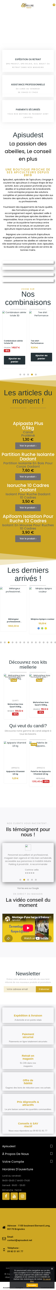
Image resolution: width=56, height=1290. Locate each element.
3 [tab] (9, 642)
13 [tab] (47, 642)
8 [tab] (28, 642)
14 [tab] (51, 642)
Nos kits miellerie (32, 33)
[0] (51, 5)
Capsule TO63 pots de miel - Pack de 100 (42, 620)
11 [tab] (40, 642)
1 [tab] (1, 642)
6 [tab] (20, 642)
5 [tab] (16, 642)
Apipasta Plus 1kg (15, 771)
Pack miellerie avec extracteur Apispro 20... (15, 703)
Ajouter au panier (15, 357)
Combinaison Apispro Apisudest (41, 342)
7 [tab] (24, 642)
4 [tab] (12, 642)
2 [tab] (5, 642)
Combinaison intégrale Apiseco (12, 342)
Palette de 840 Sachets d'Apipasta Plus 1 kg (40, 772)
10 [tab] (36, 642)
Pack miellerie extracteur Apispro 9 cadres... (41, 703)
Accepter (32, 1285)
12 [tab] (44, 642)
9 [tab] (32, 642)
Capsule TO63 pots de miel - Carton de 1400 (13, 620)
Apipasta (15, 768)
